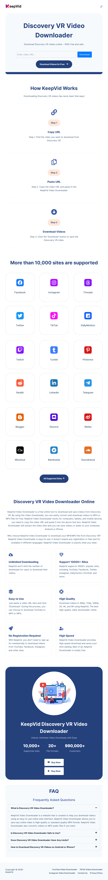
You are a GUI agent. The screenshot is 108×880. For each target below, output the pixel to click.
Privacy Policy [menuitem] (96, 873)
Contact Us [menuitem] (83, 873)
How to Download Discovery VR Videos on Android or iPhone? (43, 847)
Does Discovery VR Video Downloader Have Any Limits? (40, 840)
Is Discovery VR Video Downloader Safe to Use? (35, 833)
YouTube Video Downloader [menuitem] (64, 869)
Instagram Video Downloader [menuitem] (62, 873)
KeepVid (9, 872)
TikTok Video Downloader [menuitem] (91, 869)
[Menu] (101, 6)
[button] (54, 808)
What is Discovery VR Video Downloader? (32, 808)
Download (85, 54)
